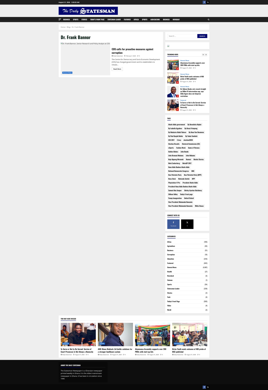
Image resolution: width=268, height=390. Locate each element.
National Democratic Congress (178, 171)
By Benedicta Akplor (194, 124)
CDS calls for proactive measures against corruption (85, 58)
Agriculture (155, 19)
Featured (127, 19)
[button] (60, 19)
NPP (193, 179)
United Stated (189, 198)
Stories (84, 19)
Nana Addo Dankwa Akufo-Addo (178, 167)
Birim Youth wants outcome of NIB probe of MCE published (173, 78)
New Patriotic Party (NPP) (192, 175)
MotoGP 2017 (186, 163)
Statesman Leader (114, 19)
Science (170, 280)
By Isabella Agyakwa (175, 128)
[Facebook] (204, 2)
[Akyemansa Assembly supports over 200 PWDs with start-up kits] (152, 334)
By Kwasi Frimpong (191, 128)
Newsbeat (176, 19)
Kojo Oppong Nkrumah (175, 159)
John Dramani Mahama (175, 155)
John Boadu (184, 151)
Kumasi (188, 159)
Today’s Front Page (97, 19)
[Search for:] (182, 36)
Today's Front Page (173, 301)
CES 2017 (171, 140)
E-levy (179, 140)
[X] (207, 2)
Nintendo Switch (183, 179)
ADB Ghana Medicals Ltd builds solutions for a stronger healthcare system (115, 350)
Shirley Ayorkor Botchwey (193, 190)
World (169, 310)
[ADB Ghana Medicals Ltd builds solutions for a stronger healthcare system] (115, 334)
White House (199, 206)
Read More (118, 68)
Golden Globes (173, 151)
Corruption (171, 254)
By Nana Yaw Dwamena (196, 132)
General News (67, 73)
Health (169, 271)
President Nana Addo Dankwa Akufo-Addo (182, 186)
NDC (192, 171)
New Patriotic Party (174, 175)
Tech (168, 297)
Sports (75, 19)
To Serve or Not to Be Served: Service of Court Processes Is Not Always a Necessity (173, 105)
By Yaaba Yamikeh (191, 136)
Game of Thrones (194, 147)
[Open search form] (208, 20)
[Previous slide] (203, 54)
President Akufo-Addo (190, 182)
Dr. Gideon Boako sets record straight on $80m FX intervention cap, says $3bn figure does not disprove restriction (173, 91)
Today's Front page (186, 194)
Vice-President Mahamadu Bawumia (180, 202)
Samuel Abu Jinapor (175, 190)
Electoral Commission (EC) (191, 144)
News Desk (172, 179)
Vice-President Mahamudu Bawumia (180, 206)
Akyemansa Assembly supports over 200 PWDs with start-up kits (173, 64)
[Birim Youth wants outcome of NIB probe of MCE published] (189, 334)
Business (66, 19)
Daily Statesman (118, 56)
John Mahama (190, 155)
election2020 (188, 140)
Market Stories (199, 159)
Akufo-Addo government (176, 124)
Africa (136, 19)
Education (170, 259)
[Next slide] (206, 54)
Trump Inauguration (175, 198)
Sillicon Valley (173, 194)
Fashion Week (181, 147)
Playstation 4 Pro (174, 182)
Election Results (173, 144)
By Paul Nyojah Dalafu (175, 136)
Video (169, 305)
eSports (171, 147)
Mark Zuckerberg (174, 163)
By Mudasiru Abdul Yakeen (177, 132)
